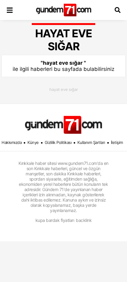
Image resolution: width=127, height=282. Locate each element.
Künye (33, 142)
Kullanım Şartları (91, 142)
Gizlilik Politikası (58, 142)
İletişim (117, 142)
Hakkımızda (12, 142)
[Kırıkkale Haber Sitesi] (63, 125)
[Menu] (9, 10)
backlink (84, 220)
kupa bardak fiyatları (54, 220)
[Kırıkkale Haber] (63, 10)
